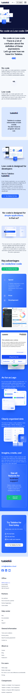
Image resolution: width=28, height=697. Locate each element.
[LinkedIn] (6, 570)
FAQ (3, 615)
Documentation (5, 618)
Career (3, 650)
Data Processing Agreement (8, 637)
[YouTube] (9, 570)
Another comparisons (7, 692)
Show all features (15, 497)
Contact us (4, 640)
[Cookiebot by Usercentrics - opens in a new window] (19, 335)
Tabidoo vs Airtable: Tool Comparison (11, 685)
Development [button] (13, 300)
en (12, 2)
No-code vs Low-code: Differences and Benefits (13, 672)
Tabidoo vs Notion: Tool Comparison (10, 687)
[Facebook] (3, 570)
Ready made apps (6, 670)
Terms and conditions (7, 633)
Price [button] (10, 295)
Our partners (5, 598)
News (3, 655)
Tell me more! (19, 352)
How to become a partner (8, 600)
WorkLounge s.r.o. (6, 582)
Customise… (7, 361)
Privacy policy (5, 635)
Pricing (3, 675)
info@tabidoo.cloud (9, 566)
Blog (3, 652)
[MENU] (25, 2)
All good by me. (14, 357)
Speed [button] (10, 280)
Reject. (20, 361)
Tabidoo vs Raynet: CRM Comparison (11, 690)
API (2, 620)
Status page (4, 667)
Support (3, 622)
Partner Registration (6, 603)
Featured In (4, 657)
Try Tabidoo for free (11, 196)
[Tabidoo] (5, 2)
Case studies (5, 605)
